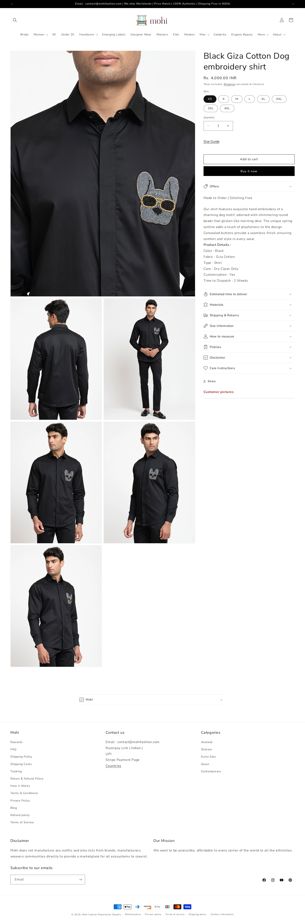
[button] (15, 20)
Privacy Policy (20, 801)
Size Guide (212, 141)
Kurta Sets (208, 757)
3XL (211, 108)
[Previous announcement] (11, 4)
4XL (227, 108)
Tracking (16, 771)
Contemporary (211, 771)
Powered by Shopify (109, 914)
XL (263, 99)
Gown (205, 764)
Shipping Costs (21, 764)
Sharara (206, 749)
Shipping (229, 84)
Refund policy (20, 815)
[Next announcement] (293, 4)
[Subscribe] (80, 879)
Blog (13, 808)
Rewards (16, 742)
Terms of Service (22, 822)
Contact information (222, 914)
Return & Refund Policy (26, 779)
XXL (279, 99)
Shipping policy (197, 914)
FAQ (13, 749)
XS (210, 99)
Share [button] (212, 381)
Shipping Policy (21, 757)
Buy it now (248, 171)
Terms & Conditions (24, 793)
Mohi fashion (89, 914)
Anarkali (207, 742)
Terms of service (174, 914)
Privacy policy (153, 914)
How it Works (20, 786)
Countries (113, 766)
